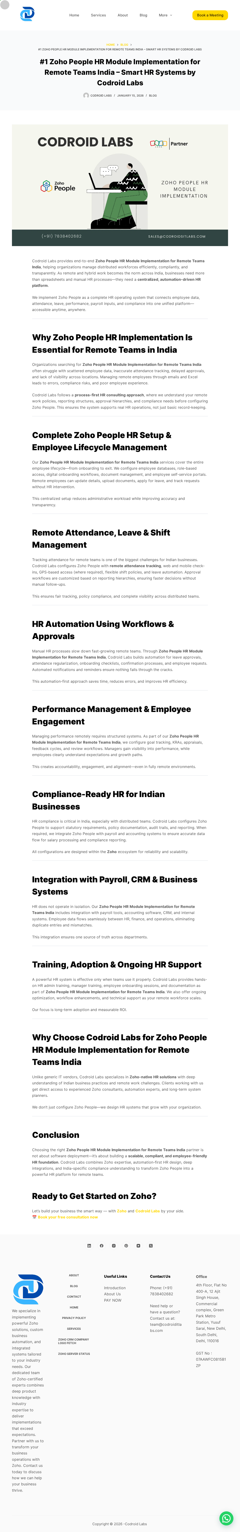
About (123, 15)
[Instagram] (113, 1245)
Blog (143, 15)
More (163, 15)
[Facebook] (101, 1245)
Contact (74, 1296)
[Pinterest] (126, 1245)
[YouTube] (138, 1245)
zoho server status (74, 1354)
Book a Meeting (210, 15)
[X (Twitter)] (150, 1245)
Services (98, 15)
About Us (112, 1294)
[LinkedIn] (89, 1245)
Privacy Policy (74, 1318)
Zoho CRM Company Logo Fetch (73, 1341)
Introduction (115, 1287)
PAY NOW (112, 1300)
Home (74, 15)
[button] (226, 1518)
